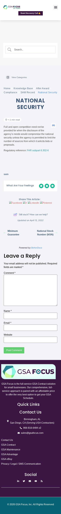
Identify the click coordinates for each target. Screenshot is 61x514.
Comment (9, 273)
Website (8, 335)
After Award (42, 88)
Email (7, 323)
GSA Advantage (9, 454)
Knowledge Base (23, 88)
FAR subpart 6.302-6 (38, 150)
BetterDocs (36, 247)
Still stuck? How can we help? (33, 214)
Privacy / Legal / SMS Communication (21, 464)
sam (6, 174)
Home (7, 88)
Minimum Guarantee (13, 233)
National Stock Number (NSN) (45, 233)
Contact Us (7, 440)
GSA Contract (8, 445)
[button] (55, 7)
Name (8, 311)
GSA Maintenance (10, 449)
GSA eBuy (6, 459)
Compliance (10, 92)
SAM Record (28, 92)
